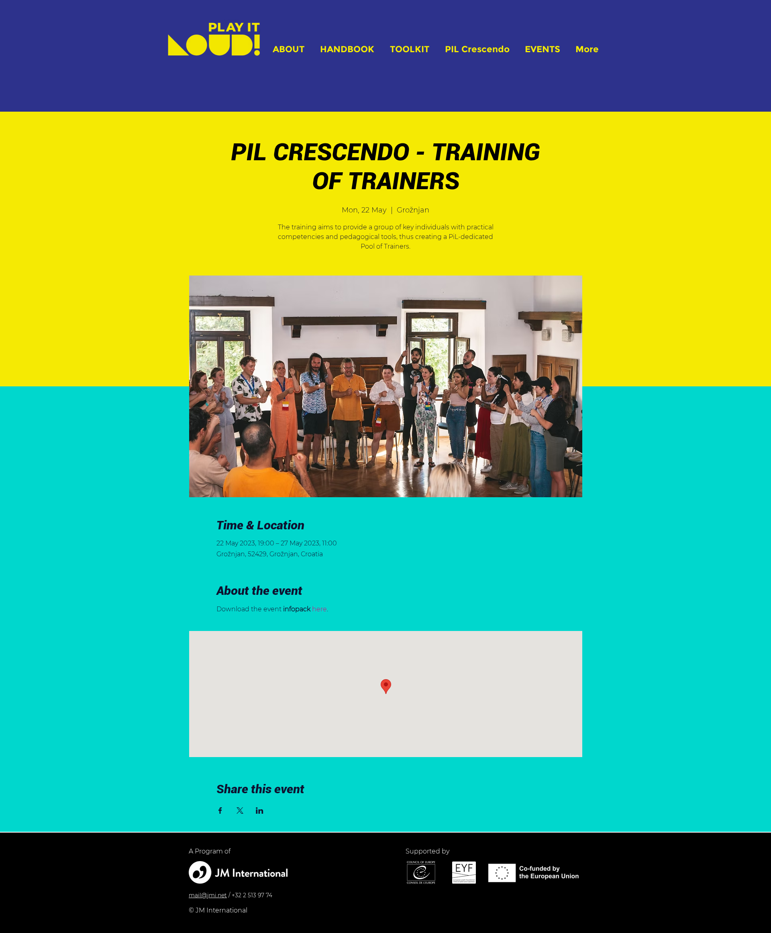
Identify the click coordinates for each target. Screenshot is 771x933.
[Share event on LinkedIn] (259, 810)
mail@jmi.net (208, 895)
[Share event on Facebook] (220, 810)
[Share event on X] (240, 810)
